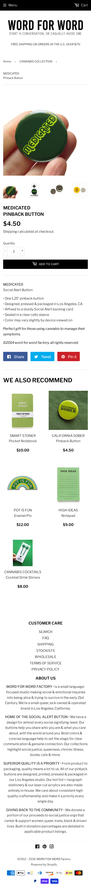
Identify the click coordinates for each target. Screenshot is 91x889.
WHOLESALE (45, 657)
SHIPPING (45, 644)
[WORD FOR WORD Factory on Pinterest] (44, 847)
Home (7, 61)
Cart (84, 5)
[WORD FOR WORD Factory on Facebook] (37, 847)
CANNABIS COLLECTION (35, 61)
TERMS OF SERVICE (46, 663)
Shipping (10, 232)
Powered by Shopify (44, 864)
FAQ (45, 638)
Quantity (9, 243)
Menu (12, 5)
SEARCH (45, 632)
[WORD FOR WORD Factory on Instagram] (52, 847)
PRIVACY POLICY (45, 669)
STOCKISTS (45, 651)
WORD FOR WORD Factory (53, 859)
